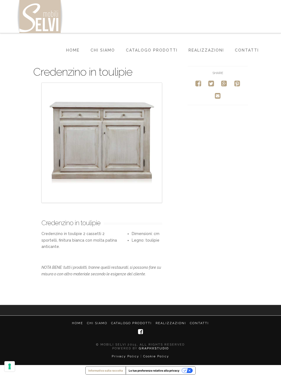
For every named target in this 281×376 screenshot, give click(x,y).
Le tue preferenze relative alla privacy (154, 370)
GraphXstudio (154, 348)
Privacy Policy (125, 356)
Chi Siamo (103, 50)
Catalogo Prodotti (152, 50)
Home (73, 50)
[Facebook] (140, 332)
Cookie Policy (156, 356)
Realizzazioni (206, 50)
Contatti (247, 50)
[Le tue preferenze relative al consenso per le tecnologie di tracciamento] (9, 366)
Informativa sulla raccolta (105, 370)
